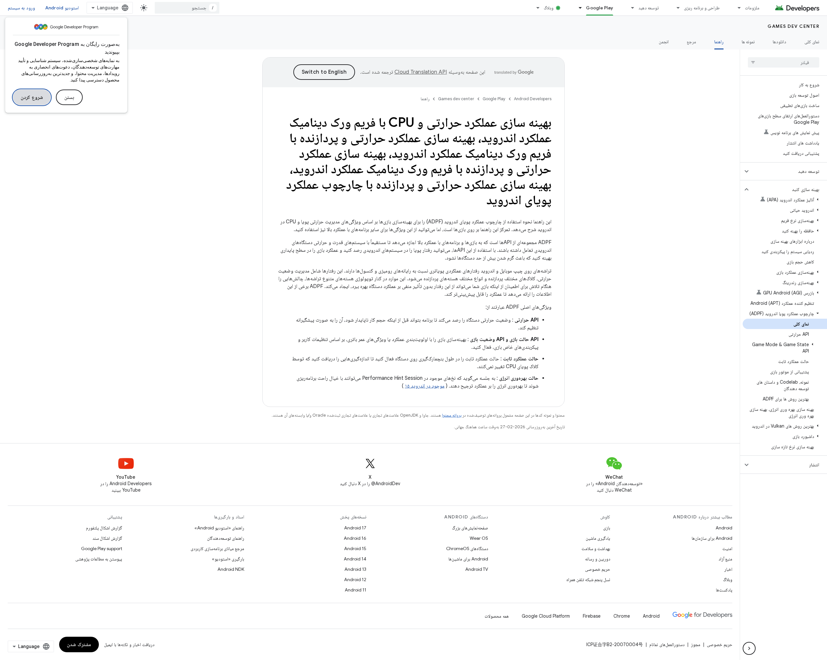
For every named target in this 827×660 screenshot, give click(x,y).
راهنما (719, 42)
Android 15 (355, 548)
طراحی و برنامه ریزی (702, 8)
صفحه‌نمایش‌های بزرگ (470, 528)
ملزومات (752, 8)
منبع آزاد (725, 559)
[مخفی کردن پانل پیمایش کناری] (749, 648)
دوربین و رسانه (597, 559)
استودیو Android (62, 8)
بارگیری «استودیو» (228, 559)
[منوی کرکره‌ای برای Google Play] (577, 8)
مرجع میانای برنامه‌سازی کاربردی (217, 548)
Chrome (621, 616)
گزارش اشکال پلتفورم (104, 528)
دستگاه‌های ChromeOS (467, 548)
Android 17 (355, 528)
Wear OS (479, 538)
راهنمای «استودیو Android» (219, 528)
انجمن (664, 42)
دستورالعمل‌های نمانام (667, 644)
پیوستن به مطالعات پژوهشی (98, 559)
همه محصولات (497, 616)
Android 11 (355, 590)
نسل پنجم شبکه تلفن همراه (588, 579)
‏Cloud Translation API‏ (420, 72)
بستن (69, 97)
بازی (606, 528)
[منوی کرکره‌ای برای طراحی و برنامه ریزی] (675, 8)
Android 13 (355, 569)
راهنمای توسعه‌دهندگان (225, 538)
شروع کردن (32, 97)
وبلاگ (548, 8)
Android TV (476, 569)
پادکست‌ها (724, 590)
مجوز (695, 644)
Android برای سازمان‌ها (712, 538)
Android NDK (230, 569)
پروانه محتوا (451, 415)
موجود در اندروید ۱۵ (425, 386)
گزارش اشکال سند (107, 538)
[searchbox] (783, 62)
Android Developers (532, 98)
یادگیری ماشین (598, 538)
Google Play (599, 8)
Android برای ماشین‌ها (468, 559)
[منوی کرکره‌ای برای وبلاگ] (535, 8)
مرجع (691, 42)
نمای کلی (811, 42)
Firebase (592, 616)
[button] (788, 171)
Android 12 (355, 579)
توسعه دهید (648, 8)
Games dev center (793, 26)
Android (724, 528)
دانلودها (779, 42)
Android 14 (355, 559)
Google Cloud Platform (546, 616)
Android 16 (355, 538)
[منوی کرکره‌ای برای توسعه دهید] (629, 8)
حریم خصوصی (597, 569)
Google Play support (101, 548)
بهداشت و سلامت (595, 548)
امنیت (727, 548)
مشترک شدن (79, 644)
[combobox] (187, 8)
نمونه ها (748, 42)
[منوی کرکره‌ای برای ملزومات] (736, 8)
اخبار (728, 569)
